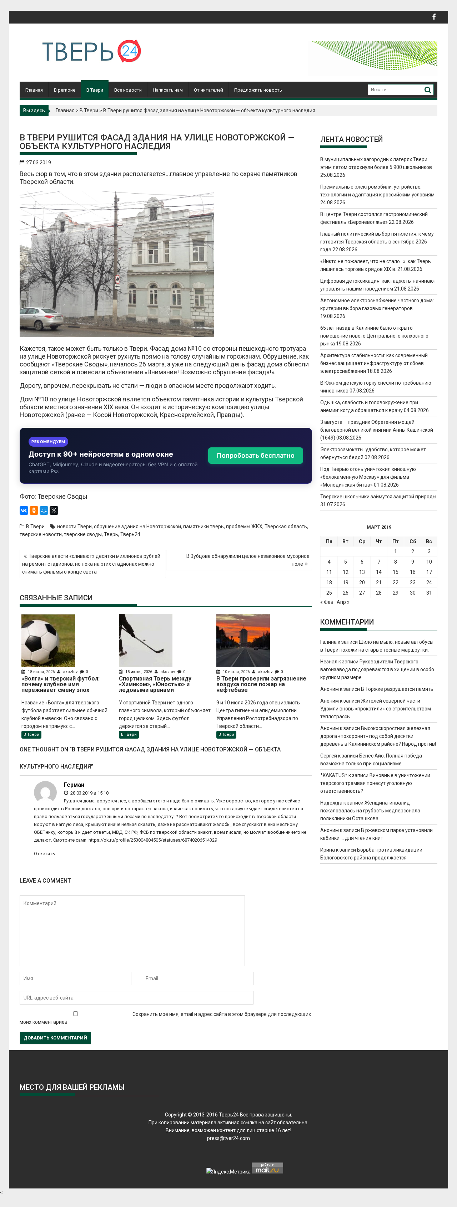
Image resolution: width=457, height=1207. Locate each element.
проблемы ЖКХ (244, 526)
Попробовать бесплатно (256, 455)
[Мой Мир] (44, 510)
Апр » (343, 602)
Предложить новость (258, 90)
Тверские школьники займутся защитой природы (378, 496)
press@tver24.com (228, 1138)
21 (379, 582)
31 (429, 593)
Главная (34, 90)
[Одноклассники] (34, 510)
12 (345, 572)
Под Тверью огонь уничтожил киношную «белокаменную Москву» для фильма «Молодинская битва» (368, 477)
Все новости (128, 90)
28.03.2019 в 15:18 (89, 793)
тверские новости (41, 534)
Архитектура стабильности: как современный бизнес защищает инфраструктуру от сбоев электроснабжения (374, 363)
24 (429, 582)
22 (395, 582)
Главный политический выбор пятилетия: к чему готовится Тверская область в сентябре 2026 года (377, 241)
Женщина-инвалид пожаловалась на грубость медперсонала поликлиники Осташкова (370, 810)
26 (345, 593)
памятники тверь (203, 526)
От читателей (208, 90)
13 (362, 572)
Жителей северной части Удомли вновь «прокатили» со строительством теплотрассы (375, 708)
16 (413, 572)
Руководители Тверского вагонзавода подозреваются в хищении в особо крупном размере (377, 669)
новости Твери (74, 526)
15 (395, 572)
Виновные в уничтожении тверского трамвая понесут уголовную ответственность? (375, 783)
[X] (54, 510)
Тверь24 (130, 534)
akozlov (70, 671)
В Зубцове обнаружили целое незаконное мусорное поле (248, 560)
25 (329, 593)
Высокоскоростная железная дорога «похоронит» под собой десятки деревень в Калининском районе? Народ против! (378, 736)
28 (379, 593)
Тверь (111, 534)
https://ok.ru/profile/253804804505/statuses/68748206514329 (153, 840)
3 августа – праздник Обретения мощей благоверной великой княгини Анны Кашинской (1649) (376, 430)
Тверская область (286, 526)
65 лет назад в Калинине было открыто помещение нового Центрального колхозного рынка (374, 335)
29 (395, 593)
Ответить (44, 853)
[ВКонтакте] (24, 510)
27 (362, 593)
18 (329, 582)
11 (329, 572)
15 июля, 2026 (138, 671)
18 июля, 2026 (41, 671)
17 (429, 572)
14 (379, 572)
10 (429, 562)
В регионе (64, 90)
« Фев (326, 602)
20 (362, 582)
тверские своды (83, 534)
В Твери (94, 90)
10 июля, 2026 (236, 671)
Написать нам (168, 90)
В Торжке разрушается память (397, 689)
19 (345, 582)
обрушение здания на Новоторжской (137, 526)
